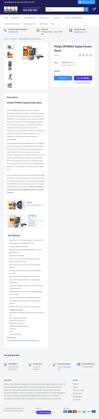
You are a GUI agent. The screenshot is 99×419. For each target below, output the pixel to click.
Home (6, 18)
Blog (52, 24)
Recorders (14, 18)
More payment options (83, 83)
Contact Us (76, 399)
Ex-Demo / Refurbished (12, 24)
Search (75, 387)
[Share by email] (90, 55)
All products (13, 39)
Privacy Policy (77, 393)
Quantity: (57, 71)
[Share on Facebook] (79, 55)
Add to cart (63, 78)
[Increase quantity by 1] (74, 71)
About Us (76, 384)
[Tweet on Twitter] (87, 55)
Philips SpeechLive (29, 24)
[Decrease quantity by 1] (63, 71)
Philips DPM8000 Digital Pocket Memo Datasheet (23, 340)
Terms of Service (78, 390)
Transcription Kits (30, 18)
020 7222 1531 (30, 10)
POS (5, 411)
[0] (93, 9)
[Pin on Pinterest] (83, 55)
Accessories (43, 18)
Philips (56, 55)
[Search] (86, 9)
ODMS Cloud (44, 24)
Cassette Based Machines (73, 18)
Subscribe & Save (87, 2)
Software (56, 18)
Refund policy (77, 396)
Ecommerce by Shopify (16, 411)
